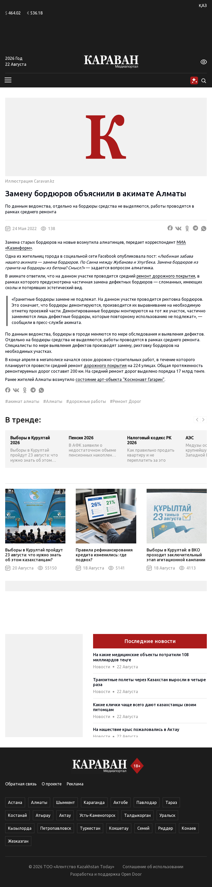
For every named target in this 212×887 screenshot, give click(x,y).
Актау (65, 815)
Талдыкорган (137, 815)
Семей (143, 828)
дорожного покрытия (105, 365)
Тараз (171, 802)
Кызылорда (20, 828)
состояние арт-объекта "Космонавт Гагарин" (119, 379)
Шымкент (65, 802)
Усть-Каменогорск (97, 815)
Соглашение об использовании (153, 866)
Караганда (94, 802)
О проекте (52, 784)
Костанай (17, 815)
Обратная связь (20, 784)
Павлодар (147, 802)
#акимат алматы (22, 401)
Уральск (167, 815)
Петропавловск (55, 828)
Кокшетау (118, 828)
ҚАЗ (203, 5)
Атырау (43, 815)
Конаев (189, 828)
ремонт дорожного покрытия (166, 276)
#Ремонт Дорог (125, 401)
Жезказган (18, 841)
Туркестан (90, 828)
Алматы (39, 802)
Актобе (120, 802)
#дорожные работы (86, 401)
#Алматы (52, 401)
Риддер (165, 828)
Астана (15, 802)
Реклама (75, 784)
